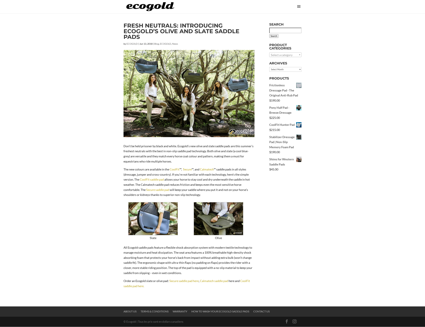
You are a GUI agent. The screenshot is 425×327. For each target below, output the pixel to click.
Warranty (180, 311)
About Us (130, 311)
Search (274, 36)
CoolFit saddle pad (152, 179)
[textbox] (285, 55)
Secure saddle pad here (184, 281)
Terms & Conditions (155, 311)
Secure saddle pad (157, 190)
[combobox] (285, 54)
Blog (156, 43)
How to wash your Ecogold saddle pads (220, 311)
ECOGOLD (132, 43)
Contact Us (261, 311)
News (175, 43)
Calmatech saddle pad (214, 281)
